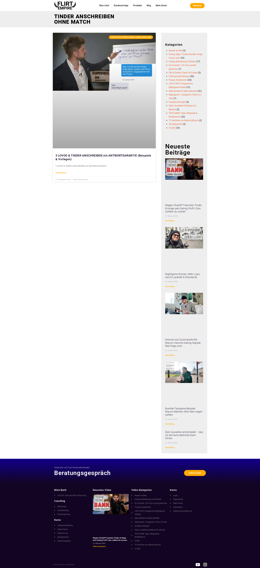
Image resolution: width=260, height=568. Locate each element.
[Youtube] (198, 565)
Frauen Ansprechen (178, 80)
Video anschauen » (99, 546)
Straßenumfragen (177, 102)
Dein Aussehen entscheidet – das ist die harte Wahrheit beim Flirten (184, 435)
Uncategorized (175, 124)
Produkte (137, 5)
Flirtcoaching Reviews (179, 76)
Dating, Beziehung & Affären (182, 61)
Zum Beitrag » (61, 173)
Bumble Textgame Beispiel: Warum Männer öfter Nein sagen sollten (183, 411)
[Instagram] (205, 565)
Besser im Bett (175, 50)
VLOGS (172, 128)
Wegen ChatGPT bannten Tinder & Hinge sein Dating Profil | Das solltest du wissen (183, 208)
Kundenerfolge (121, 5)
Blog (149, 5)
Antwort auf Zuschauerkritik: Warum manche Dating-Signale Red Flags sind (183, 342)
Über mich (104, 5)
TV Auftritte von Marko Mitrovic (184, 120)
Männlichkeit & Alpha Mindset (183, 91)
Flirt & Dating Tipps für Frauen (183, 72)
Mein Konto (161, 5)
